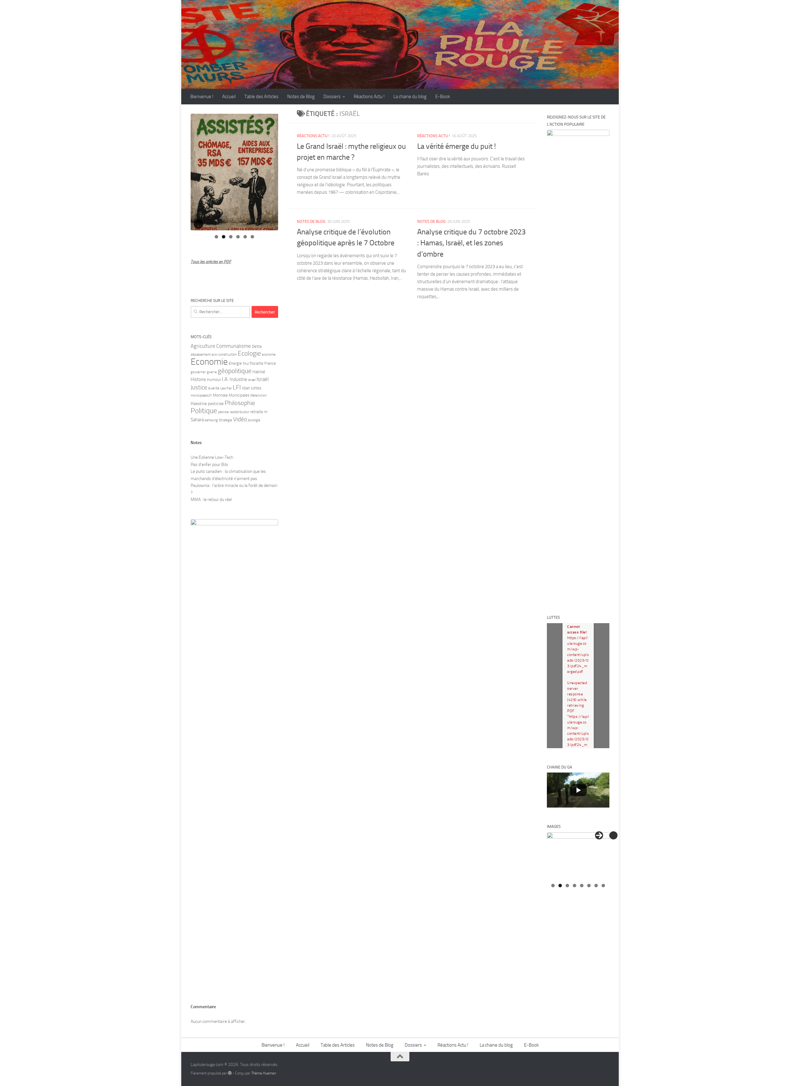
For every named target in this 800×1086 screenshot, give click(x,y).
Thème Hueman (263, 1073)
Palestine (199, 403)
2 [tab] (223, 236)
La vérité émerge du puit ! (456, 146)
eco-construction (224, 355)
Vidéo (240, 419)
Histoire (198, 379)
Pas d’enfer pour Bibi (209, 464)
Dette (257, 346)
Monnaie (220, 395)
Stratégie (225, 420)
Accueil (229, 96)
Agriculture (203, 346)
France (270, 363)
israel (252, 380)
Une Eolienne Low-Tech (212, 457)
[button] (198, 224)
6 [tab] (252, 236)
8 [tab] (603, 885)
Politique (204, 410)
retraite (256, 411)
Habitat (258, 371)
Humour (214, 379)
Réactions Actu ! (369, 96)
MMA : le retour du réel (211, 499)
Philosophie (240, 403)
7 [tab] (596, 885)
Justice (199, 387)
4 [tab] (238, 236)
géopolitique (235, 371)
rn (266, 411)
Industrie (238, 379)
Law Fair (226, 388)
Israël (263, 379)
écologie (254, 420)
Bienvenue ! (201, 96)
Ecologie (249, 353)
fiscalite (256, 363)
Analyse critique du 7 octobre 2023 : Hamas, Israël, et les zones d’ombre (471, 243)
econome (269, 355)
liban (246, 388)
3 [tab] (230, 236)
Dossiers (332, 96)
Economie (209, 361)
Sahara (197, 420)
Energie (235, 363)
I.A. (225, 379)
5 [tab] (245, 236)
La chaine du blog (410, 96)
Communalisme (233, 346)
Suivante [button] (599, 835)
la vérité (213, 388)
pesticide (216, 403)
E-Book (442, 96)
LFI (237, 387)
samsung (211, 420)
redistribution (239, 412)
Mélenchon (258, 395)
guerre (212, 372)
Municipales (239, 395)
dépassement (201, 355)
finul (246, 364)
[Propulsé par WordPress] (230, 1073)
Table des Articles (261, 96)
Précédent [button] (613, 835)
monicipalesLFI (201, 395)
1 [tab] (216, 236)
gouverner (198, 372)
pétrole (223, 412)
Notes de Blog (301, 96)
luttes (256, 388)
